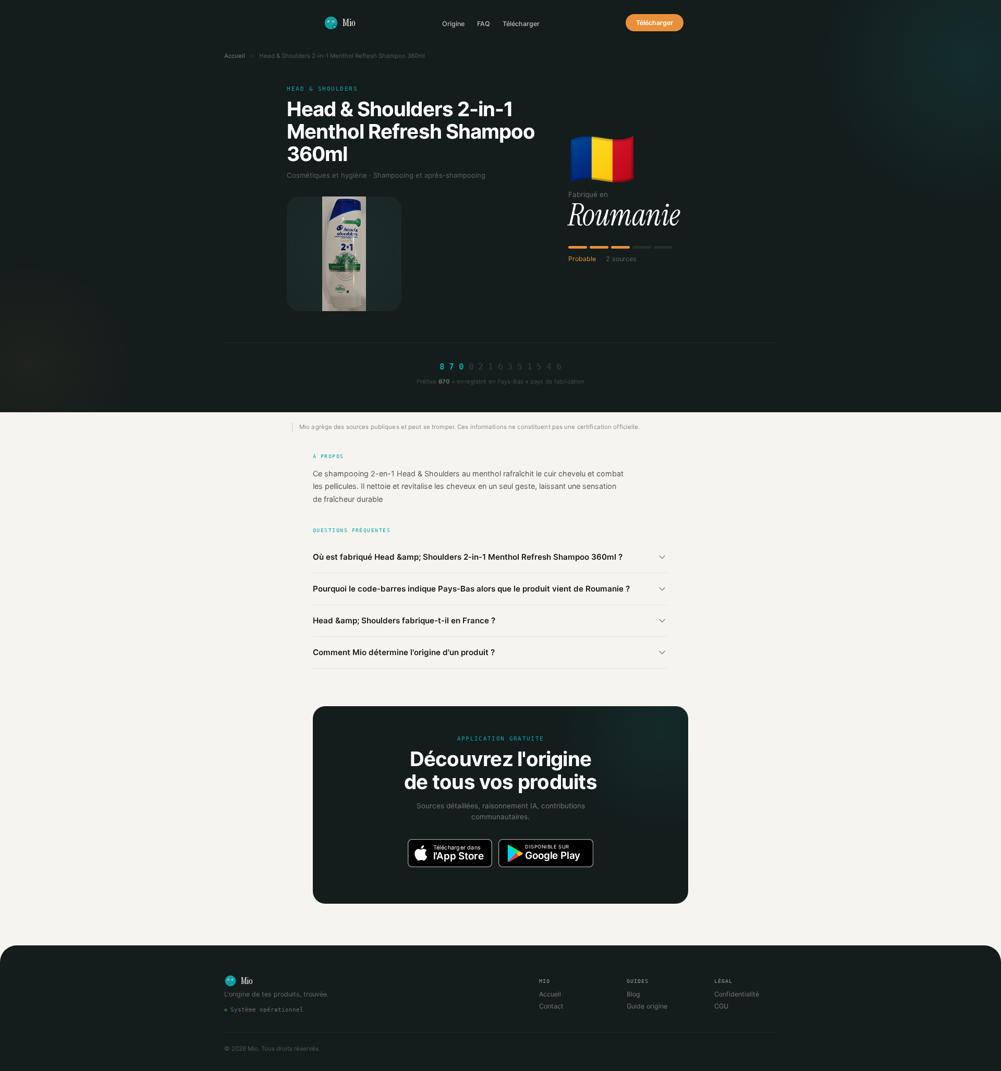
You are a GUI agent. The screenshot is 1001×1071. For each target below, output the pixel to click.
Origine (453, 24)
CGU (721, 1006)
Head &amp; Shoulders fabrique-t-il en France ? (404, 620)
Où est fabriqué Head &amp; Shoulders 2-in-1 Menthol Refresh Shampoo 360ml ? (467, 557)
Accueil (234, 55)
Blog (633, 994)
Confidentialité (736, 994)
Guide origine (647, 1006)
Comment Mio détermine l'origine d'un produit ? (404, 652)
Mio (349, 22)
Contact (551, 1006)
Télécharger (521, 24)
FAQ (483, 24)
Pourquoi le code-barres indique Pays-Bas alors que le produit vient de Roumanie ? (471, 589)
